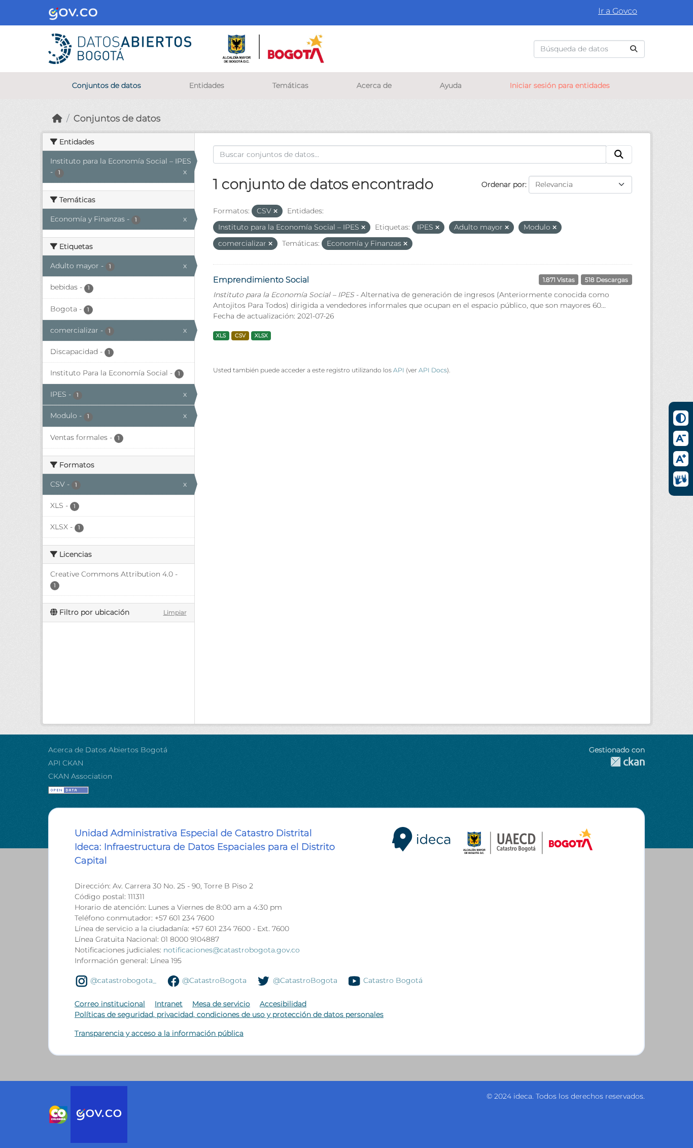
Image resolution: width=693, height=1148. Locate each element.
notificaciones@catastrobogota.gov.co (231, 949)
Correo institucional (110, 1003)
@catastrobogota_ (123, 980)
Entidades (206, 85)
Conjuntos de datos (106, 85)
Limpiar (175, 612)
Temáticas (290, 85)
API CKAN (65, 763)
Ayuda (451, 85)
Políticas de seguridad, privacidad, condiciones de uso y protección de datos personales (229, 1014)
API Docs (433, 370)
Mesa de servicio (221, 1003)
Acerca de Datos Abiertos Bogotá (107, 749)
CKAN (617, 761)
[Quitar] (275, 211)
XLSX (261, 335)
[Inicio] (57, 118)
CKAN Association (80, 776)
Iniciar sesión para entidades (560, 85)
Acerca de (374, 85)
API (398, 370)
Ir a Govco (617, 11)
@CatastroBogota (214, 980)
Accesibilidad (283, 1003)
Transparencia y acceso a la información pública (159, 1033)
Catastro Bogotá (393, 980)
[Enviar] (633, 49)
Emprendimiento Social (261, 279)
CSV (240, 335)
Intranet (169, 1003)
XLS (221, 335)
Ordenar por (503, 184)
